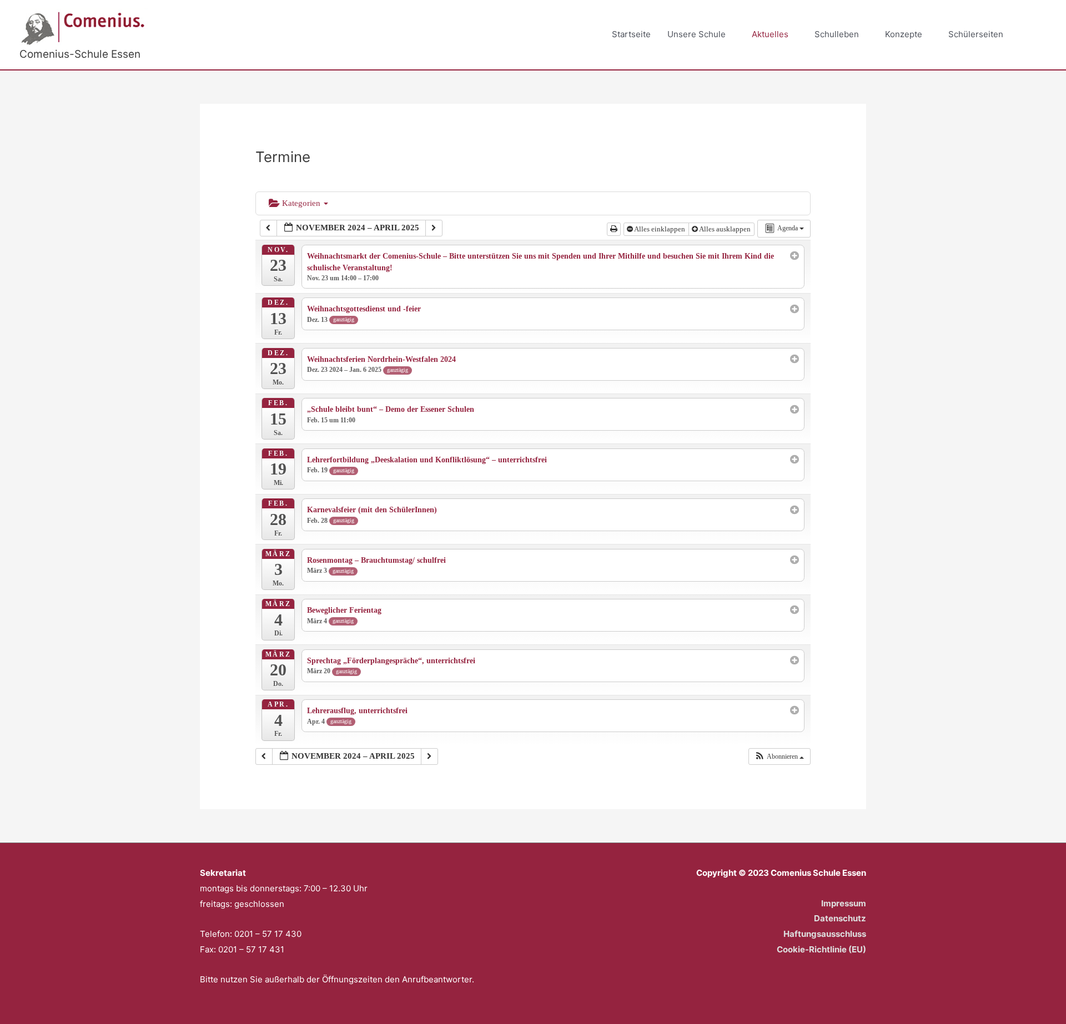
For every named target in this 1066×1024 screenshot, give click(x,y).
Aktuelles (770, 34)
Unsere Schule (696, 34)
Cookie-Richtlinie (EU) (821, 949)
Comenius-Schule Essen (79, 54)
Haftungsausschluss (824, 934)
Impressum (843, 903)
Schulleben (836, 34)
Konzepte (903, 34)
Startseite (631, 34)
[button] (1033, 35)
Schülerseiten (975, 34)
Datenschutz (840, 918)
